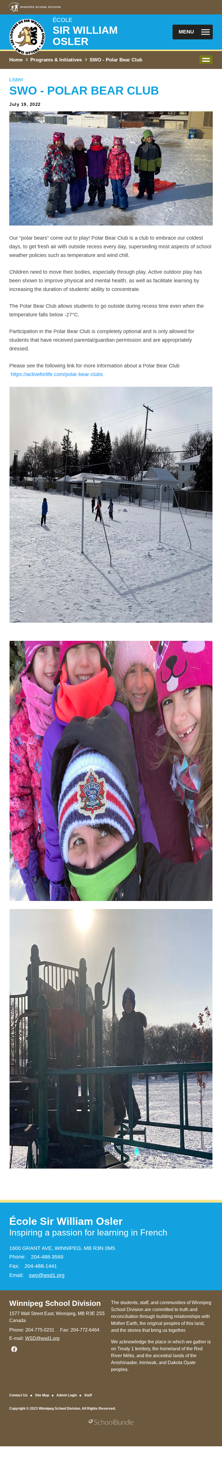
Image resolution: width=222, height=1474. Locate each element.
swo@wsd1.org (46, 1275)
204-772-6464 (85, 1329)
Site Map (42, 1395)
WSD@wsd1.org (42, 1338)
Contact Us (18, 1395)
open (205, 59)
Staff (88, 1395)
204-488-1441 (41, 1266)
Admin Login (66, 1395)
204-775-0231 (39, 1329)
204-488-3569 (47, 1257)
